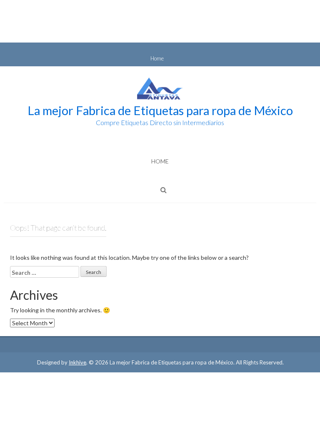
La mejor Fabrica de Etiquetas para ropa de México (160, 110)
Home (157, 58)
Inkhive (77, 362)
